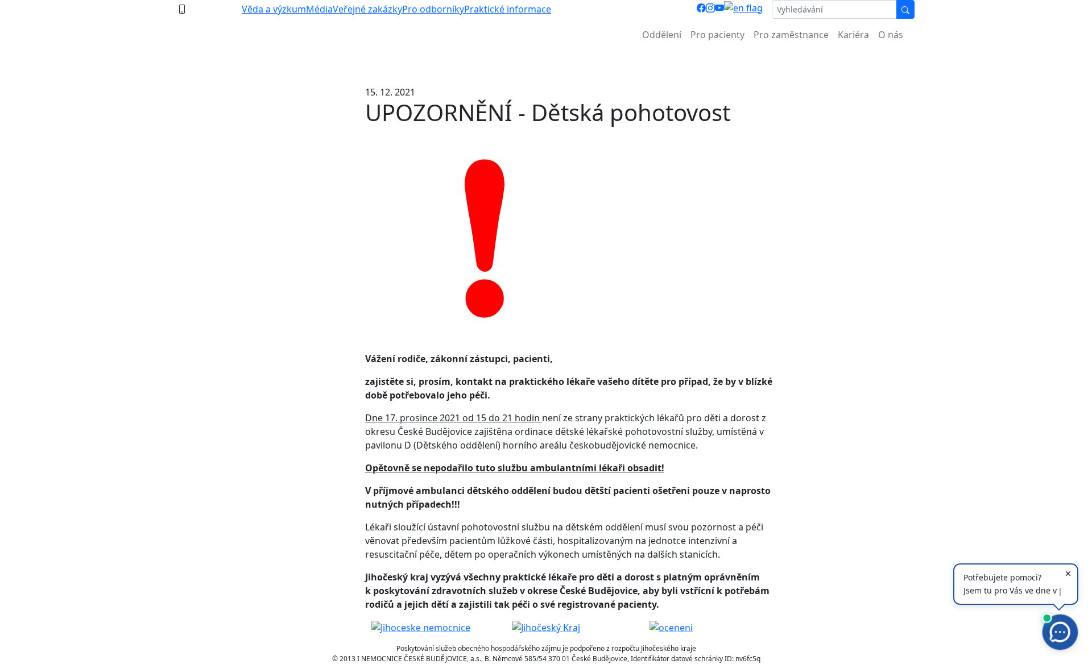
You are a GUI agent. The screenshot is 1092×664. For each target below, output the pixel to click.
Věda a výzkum (274, 9)
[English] (743, 9)
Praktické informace (507, 9)
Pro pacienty (717, 34)
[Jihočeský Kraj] (546, 627)
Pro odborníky (433, 9)
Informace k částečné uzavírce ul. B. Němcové (546, 62)
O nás (890, 34)
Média (319, 9)
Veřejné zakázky (367, 9)
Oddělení (661, 34)
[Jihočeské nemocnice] (420, 627)
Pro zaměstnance (791, 34)
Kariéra (853, 34)
